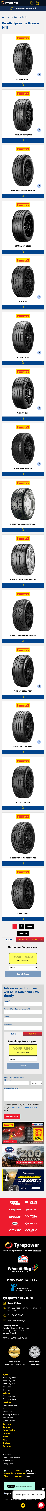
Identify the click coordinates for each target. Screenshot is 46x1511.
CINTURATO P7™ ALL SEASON (23, 191)
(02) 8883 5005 (15, 1315)
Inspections (7, 1411)
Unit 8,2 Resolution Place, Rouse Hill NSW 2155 (24, 1309)
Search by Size (9, 1380)
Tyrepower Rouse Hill (25, 8)
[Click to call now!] (31, 3)
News (6, 1439)
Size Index (7, 1454)
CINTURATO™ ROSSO (23, 246)
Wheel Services (9, 1421)
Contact (6, 1427)
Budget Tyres (8, 1460)
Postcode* (8, 1024)
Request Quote (12, 1116)
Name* (7, 1001)
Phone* (17, 1009)
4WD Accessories (10, 1405)
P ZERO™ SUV (23, 914)
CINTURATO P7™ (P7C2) (23, 135)
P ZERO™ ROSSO (23, 802)
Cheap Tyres (8, 1464)
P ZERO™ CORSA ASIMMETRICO (23, 524)
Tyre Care (7, 1387)
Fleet (5, 1436)
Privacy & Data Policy (17, 1500)
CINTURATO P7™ (23, 79)
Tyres (5, 1374)
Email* (6, 1017)
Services (7, 1402)
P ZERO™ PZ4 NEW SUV (23, 747)
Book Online (9, 1430)
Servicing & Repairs (11, 1414)
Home (6, 17)
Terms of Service (31, 1107)
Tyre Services (8, 1417)
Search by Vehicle (10, 1377)
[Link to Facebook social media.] (23, 1505)
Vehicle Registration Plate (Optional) (14, 1078)
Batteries (6, 1408)
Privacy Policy (15, 1107)
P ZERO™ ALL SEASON (23, 469)
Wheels (6, 1393)
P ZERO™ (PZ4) (23, 357)
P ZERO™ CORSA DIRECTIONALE (23, 635)
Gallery (6, 1443)
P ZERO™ (23, 302)
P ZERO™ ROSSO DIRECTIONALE (23, 858)
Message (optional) (11, 1088)
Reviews (7, 1446)
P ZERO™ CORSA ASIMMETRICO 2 (23, 580)
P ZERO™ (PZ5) (23, 413)
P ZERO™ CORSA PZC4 (23, 691)
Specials (7, 1424)
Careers (6, 1433)
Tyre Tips (6, 1390)
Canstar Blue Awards (11, 1457)
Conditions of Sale (31, 1500)
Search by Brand (9, 1383)
